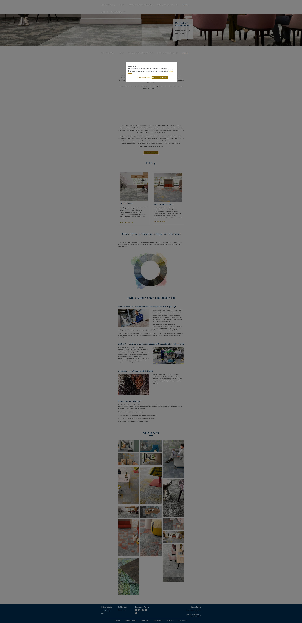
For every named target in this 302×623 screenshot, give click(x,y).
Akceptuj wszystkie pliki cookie (159, 77)
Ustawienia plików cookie (144, 77)
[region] (151, 72)
